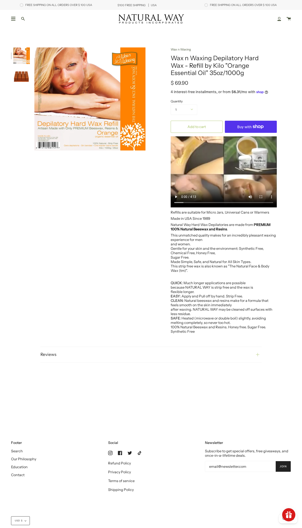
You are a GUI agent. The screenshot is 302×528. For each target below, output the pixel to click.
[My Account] (279, 18)
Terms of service (121, 481)
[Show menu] (13, 18)
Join (283, 466)
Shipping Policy (121, 489)
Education (19, 467)
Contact (18, 475)
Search (17, 451)
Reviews (48, 354)
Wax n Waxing (181, 49)
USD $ (19, 520)
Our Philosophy (23, 459)
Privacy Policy (119, 472)
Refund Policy (119, 463)
